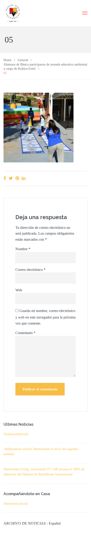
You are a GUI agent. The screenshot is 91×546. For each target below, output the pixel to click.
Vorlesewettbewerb (16, 434)
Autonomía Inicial (16, 503)
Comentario (25, 333)
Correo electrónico (30, 270)
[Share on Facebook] (5, 178)
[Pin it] (17, 178)
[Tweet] (11, 178)
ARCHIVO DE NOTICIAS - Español (32, 523)
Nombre (22, 249)
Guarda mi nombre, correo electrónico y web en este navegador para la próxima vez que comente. (45, 317)
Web (18, 290)
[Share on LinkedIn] (23, 178)
